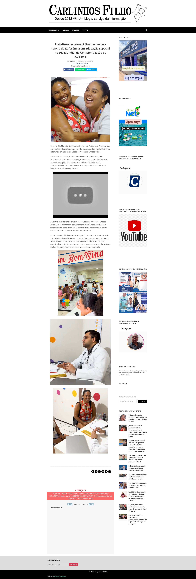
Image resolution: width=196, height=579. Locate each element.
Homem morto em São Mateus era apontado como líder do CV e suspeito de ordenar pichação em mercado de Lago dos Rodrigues (137, 446)
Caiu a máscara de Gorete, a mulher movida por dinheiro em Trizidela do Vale (138, 418)
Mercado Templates (60, 576)
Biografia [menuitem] (65, 30)
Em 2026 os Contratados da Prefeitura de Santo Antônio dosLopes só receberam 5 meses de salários (137, 496)
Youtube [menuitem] (85, 30)
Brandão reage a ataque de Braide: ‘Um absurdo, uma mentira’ (137, 485)
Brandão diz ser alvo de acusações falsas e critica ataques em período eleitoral (137, 458)
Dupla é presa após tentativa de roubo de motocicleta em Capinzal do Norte (138, 508)
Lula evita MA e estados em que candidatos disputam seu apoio (137, 468)
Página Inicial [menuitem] (53, 30)
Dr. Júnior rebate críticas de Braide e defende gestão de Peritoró (138, 477)
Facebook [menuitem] (75, 30)
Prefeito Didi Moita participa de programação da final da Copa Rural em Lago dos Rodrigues (138, 519)
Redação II (73, 61)
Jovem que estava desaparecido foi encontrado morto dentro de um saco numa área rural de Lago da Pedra (138, 431)
